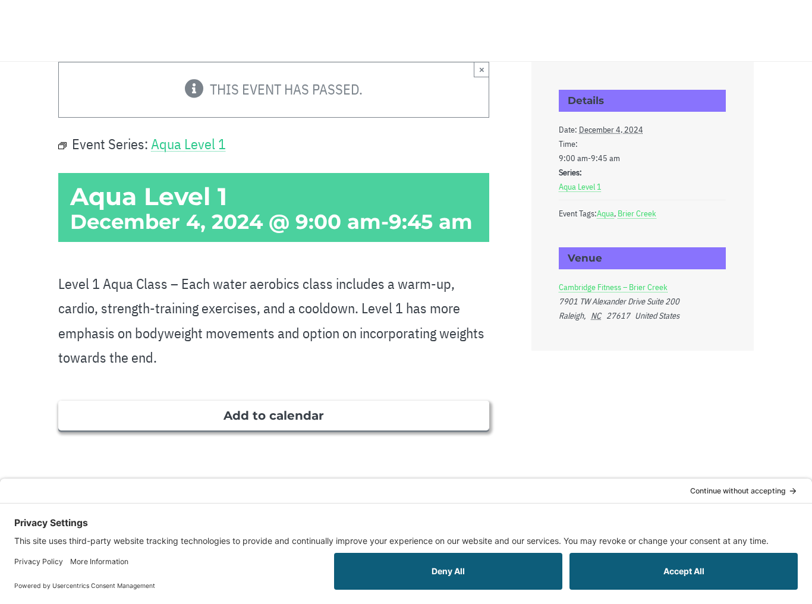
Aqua (605, 213)
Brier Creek (637, 213)
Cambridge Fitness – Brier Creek (613, 287)
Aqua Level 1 (580, 186)
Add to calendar (274, 415)
